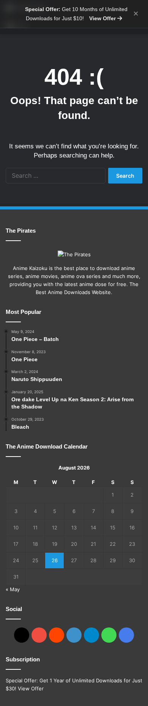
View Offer (103, 18)
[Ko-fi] (126, 635)
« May (13, 589)
